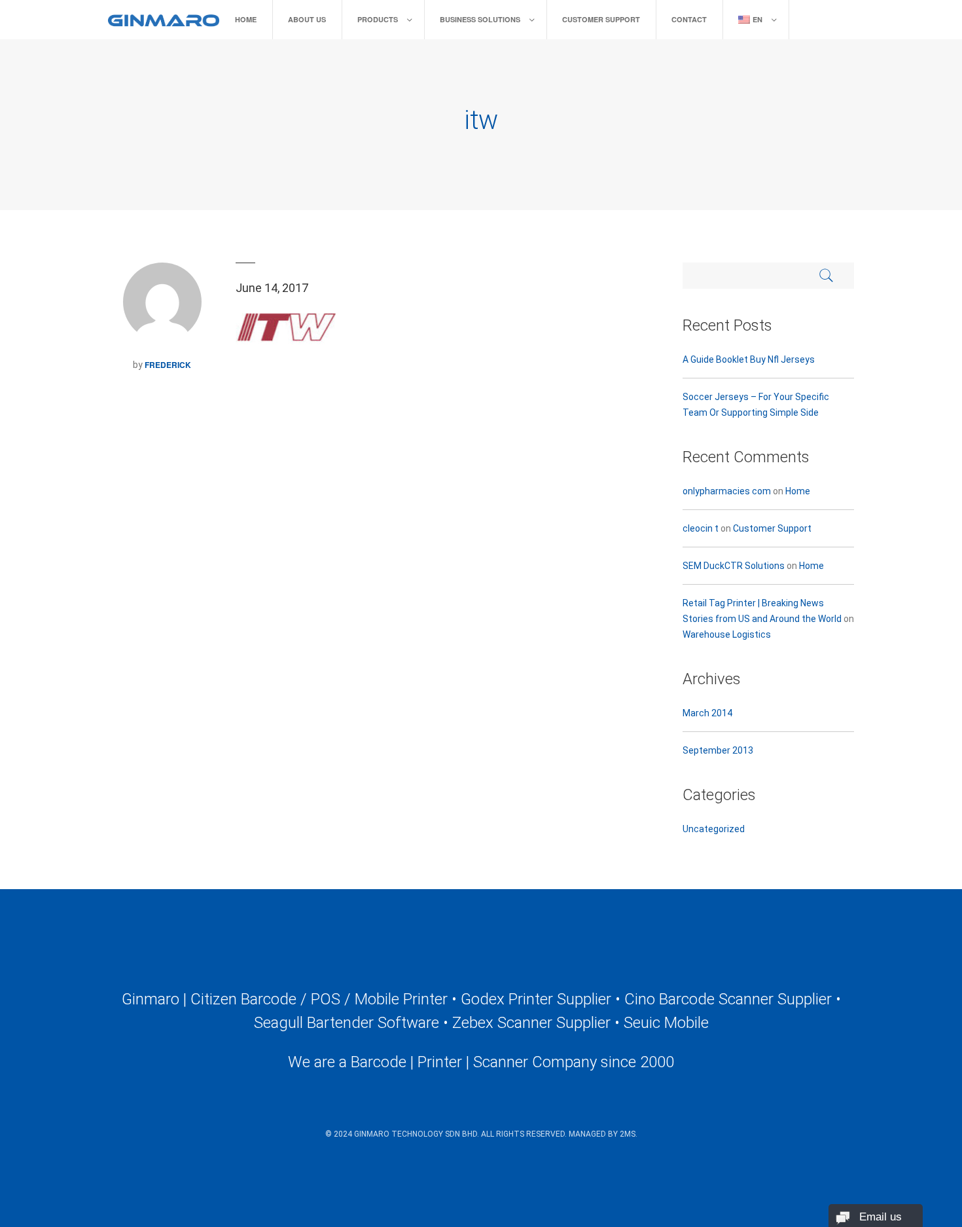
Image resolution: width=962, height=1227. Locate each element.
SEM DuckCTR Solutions (734, 565)
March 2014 (707, 713)
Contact (689, 19)
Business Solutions (480, 19)
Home (246, 19)
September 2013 (718, 750)
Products (377, 19)
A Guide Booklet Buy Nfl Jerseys (749, 359)
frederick (168, 365)
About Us (307, 19)
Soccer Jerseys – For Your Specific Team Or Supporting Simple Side (756, 405)
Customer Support (601, 19)
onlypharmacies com (727, 491)
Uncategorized (714, 829)
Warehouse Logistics (727, 634)
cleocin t (701, 528)
